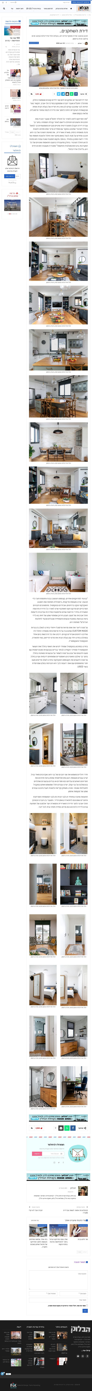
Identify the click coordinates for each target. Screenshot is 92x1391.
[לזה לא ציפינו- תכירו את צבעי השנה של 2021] (62, 1347)
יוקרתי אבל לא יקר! (36, 1210)
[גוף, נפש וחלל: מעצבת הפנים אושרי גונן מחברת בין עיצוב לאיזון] (16, 1335)
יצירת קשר (66, 2)
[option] (12, 206)
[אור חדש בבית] (79, 1230)
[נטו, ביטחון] (15, 122)
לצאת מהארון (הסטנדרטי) (12, 206)
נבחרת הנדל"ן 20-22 (33, 9)
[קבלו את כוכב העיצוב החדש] (39, 1335)
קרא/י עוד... (85, 1351)
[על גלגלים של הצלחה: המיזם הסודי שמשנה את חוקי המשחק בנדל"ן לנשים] (15, 73)
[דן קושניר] (62, 1361)
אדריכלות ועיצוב (34, 43)
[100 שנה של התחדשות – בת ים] (12, 30)
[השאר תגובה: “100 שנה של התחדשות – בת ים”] (6, 47)
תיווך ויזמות (19, 9)
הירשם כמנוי (10, 176)
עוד (12, 9)
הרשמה (37, 1154)
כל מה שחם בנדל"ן (15, 27)
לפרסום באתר (48, 9)
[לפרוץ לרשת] (15, 109)
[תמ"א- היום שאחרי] (16, 1351)
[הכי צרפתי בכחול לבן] (16, 1362)
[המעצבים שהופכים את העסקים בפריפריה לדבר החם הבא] (39, 1347)
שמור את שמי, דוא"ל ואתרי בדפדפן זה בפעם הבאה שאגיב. (67, 1306)
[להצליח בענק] (15, 93)
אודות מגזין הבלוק (61, 9)
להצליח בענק (16, 98)
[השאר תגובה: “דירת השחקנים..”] (31, 94)
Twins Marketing (34, 1385)
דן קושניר (52, 1358)
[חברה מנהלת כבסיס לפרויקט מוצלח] (39, 1361)
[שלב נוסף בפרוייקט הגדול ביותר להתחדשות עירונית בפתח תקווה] (58, 1230)
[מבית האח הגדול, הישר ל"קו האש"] (62, 1335)
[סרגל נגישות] (3, 1374)
